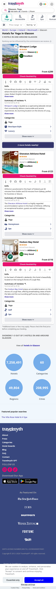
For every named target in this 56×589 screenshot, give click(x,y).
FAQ (4, 453)
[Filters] (4, 25)
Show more (27, 136)
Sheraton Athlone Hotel (32, 153)
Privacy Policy (26, 587)
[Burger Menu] (4, 4)
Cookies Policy (15, 587)
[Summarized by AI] (18, 103)
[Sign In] (51, 4)
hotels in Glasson (32, 345)
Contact (6, 457)
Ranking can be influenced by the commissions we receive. (25, 41)
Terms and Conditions (39, 587)
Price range (14, 25)
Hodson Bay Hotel (29, 242)
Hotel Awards (8, 446)
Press (4, 438)
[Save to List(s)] (16, 46)
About (5, 435)
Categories (7, 442)
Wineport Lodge (28, 46)
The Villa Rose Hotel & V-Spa (14, 417)
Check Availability (28, 76)
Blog (4, 449)
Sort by (30, 25)
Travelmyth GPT (9, 460)
